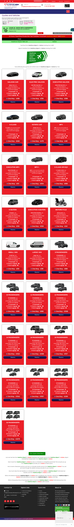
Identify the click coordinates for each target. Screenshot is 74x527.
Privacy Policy (25, 492)
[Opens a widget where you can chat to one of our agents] (64, 518)
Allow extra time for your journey (62, 33)
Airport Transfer (42, 492)
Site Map (24, 494)
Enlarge (40, 33)
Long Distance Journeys (8, 8)
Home (40, 491)
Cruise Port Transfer (43, 494)
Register (54, 1)
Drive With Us (42, 505)
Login (47, 1)
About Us (61, 1)
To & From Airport (7, 7)
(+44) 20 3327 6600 (49, 6)
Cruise (12, 7)
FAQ (23, 496)
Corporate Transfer (43, 498)
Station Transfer (43, 496)
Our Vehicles (42, 501)
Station (15, 7)
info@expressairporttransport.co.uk (30, 6)
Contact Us (67, 1)
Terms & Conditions (26, 491)
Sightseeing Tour (43, 500)
